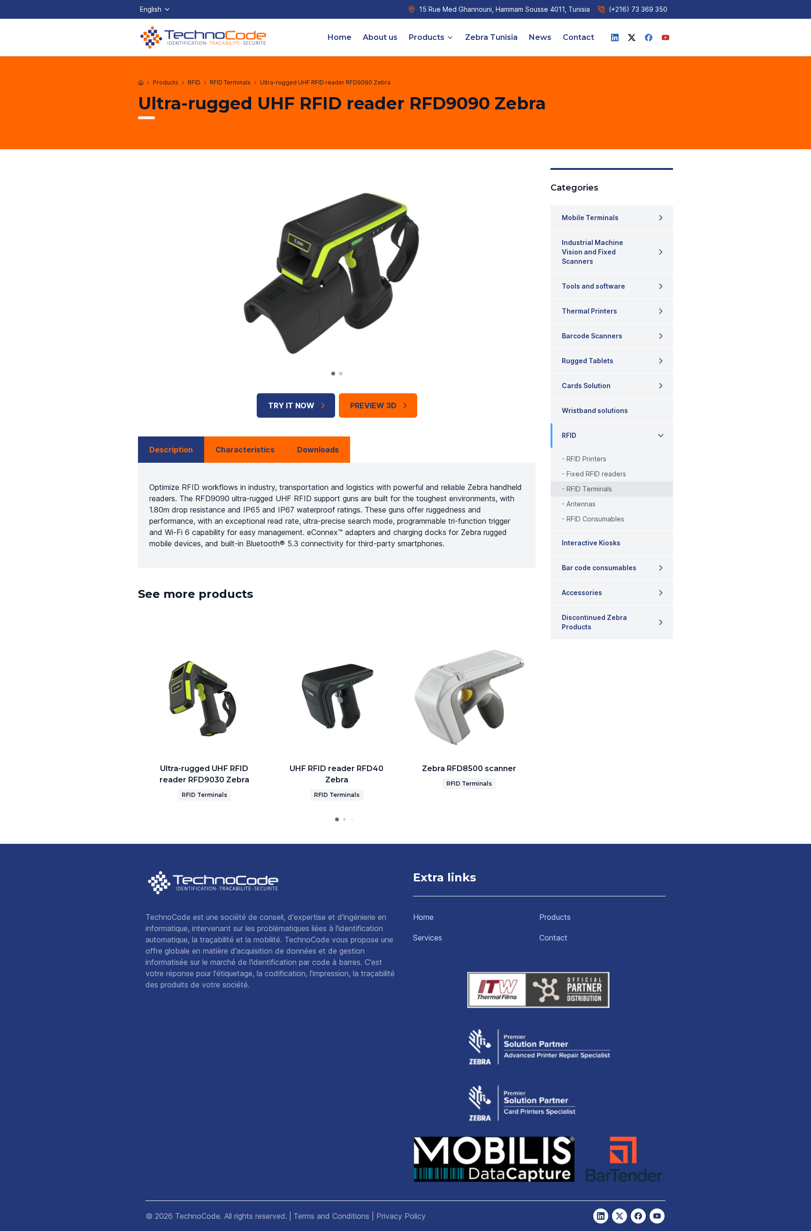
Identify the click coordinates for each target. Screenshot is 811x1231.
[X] (631, 37)
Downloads (318, 449)
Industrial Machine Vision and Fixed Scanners (592, 251)
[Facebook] (648, 37)
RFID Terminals (230, 82)
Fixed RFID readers (596, 474)
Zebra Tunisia (491, 37)
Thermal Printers (589, 311)
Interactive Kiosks (591, 543)
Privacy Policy (401, 1216)
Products (426, 37)
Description (171, 449)
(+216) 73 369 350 (638, 9)
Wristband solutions (595, 410)
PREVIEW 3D (373, 405)
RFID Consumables (595, 519)
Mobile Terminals (590, 218)
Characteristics (245, 449)
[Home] (141, 82)
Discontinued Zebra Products (594, 622)
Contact (578, 37)
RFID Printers (586, 459)
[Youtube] (665, 37)
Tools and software (593, 286)
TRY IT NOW (291, 405)
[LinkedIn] (614, 37)
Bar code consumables (599, 568)
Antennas (581, 504)
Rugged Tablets (587, 361)
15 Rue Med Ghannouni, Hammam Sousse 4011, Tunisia (504, 9)
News (540, 37)
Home (340, 37)
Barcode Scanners (592, 336)
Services (427, 937)
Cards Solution (586, 386)
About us (380, 37)
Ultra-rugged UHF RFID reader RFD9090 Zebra (325, 82)
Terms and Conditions (331, 1216)
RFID (194, 82)
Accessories (582, 592)
